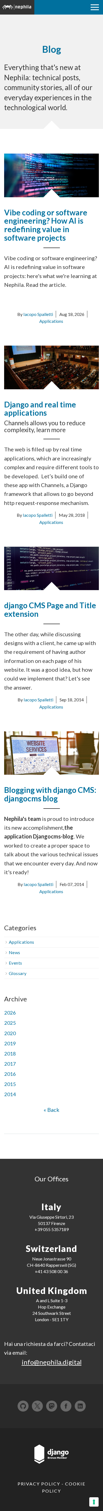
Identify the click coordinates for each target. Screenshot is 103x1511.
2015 (10, 1084)
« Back (51, 1109)
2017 (10, 1064)
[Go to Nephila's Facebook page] (65, 1406)
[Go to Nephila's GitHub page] (23, 1406)
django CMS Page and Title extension (50, 609)
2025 (10, 1023)
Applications (51, 321)
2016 (10, 1074)
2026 (10, 1013)
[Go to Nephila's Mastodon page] (51, 1406)
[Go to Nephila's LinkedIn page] (80, 1406)
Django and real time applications (40, 409)
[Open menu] (95, 7)
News (14, 952)
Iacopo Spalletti (38, 314)
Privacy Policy (39, 1483)
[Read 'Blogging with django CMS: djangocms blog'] (51, 752)
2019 (10, 1043)
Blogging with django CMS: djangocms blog (50, 794)
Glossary (18, 973)
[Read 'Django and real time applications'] (51, 366)
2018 (10, 1054)
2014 (10, 1094)
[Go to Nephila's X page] (37, 1406)
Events (15, 962)
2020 (10, 1033)
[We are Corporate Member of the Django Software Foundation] (51, 1456)
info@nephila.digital (52, 1362)
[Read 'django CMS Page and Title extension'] (51, 567)
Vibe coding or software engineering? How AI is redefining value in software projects (45, 225)
